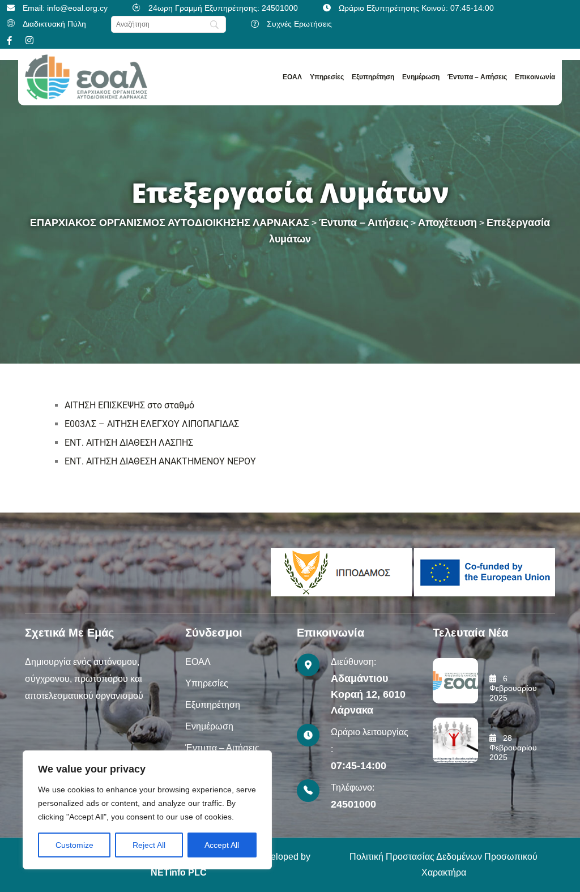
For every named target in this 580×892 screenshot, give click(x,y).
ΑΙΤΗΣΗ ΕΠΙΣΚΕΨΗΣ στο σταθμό (129, 405)
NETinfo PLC (179, 872)
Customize (74, 845)
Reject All (149, 845)
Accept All (221, 845)
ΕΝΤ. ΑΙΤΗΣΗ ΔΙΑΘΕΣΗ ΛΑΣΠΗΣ (129, 442)
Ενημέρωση (421, 77)
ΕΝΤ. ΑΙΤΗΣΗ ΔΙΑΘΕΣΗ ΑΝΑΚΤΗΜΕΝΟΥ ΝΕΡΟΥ (160, 461)
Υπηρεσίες (327, 77)
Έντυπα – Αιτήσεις (477, 77)
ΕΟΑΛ (292, 77)
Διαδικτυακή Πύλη (54, 23)
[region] (147, 809)
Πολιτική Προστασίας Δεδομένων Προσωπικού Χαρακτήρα (443, 864)
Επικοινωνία (535, 77)
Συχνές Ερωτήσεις (299, 23)
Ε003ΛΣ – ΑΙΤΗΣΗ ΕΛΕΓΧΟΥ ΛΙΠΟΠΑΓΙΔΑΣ (152, 424)
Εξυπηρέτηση (373, 77)
